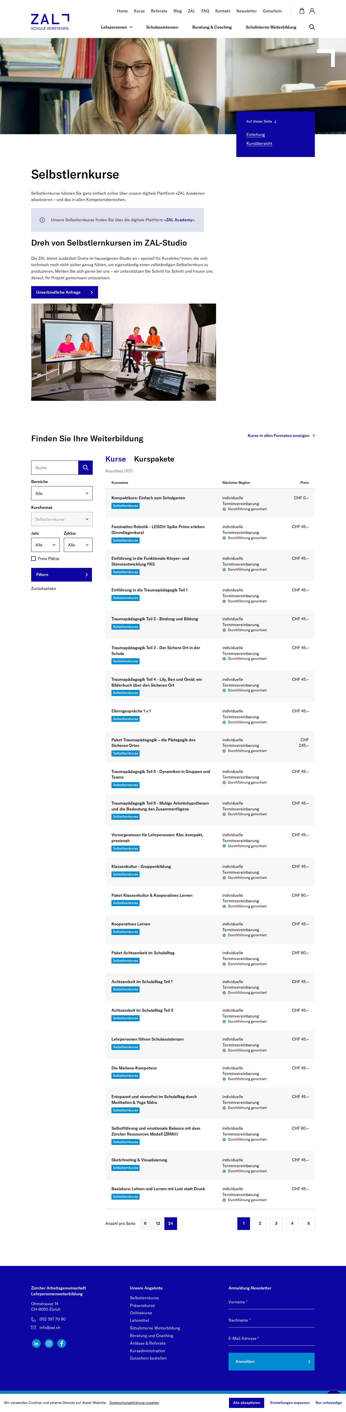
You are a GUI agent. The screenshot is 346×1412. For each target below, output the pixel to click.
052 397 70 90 (53, 1319)
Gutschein (272, 10)
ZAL (191, 10)
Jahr (35, 532)
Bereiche (39, 481)
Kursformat (41, 507)
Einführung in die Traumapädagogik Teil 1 (149, 589)
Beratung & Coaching (212, 27)
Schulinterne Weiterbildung (271, 27)
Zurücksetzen (43, 588)
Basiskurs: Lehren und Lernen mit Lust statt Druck (158, 1188)
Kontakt (222, 10)
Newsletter (246, 10)
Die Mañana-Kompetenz (134, 1067)
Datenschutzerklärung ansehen (134, 1402)
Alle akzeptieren (246, 1402)
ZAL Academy (179, 219)
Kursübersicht (259, 143)
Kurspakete (154, 459)
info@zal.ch (50, 1327)
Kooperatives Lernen (130, 923)
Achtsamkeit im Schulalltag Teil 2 (142, 1010)
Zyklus (70, 532)
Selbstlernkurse (144, 1297)
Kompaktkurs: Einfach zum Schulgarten (148, 497)
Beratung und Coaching (151, 1335)
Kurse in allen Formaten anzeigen (278, 435)
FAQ (205, 10)
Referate (159, 10)
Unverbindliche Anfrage (58, 292)
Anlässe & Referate (148, 1343)
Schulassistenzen (162, 27)
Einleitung (255, 134)
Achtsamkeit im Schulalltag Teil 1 (142, 981)
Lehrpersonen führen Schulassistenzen (147, 1039)
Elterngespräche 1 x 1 (131, 710)
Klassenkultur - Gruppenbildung (141, 866)
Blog (178, 10)
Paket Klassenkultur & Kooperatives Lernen (152, 895)
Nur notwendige (329, 1402)
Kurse (139, 10)
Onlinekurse (141, 1312)
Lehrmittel (139, 1320)
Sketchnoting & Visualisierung (139, 1159)
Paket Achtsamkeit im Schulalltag (143, 952)
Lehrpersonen (114, 27)
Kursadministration (147, 1350)
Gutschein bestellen (148, 1358)
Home (122, 10)
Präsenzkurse (142, 1305)
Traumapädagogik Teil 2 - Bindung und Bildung (154, 618)
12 (158, 1223)
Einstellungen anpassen (290, 1402)
